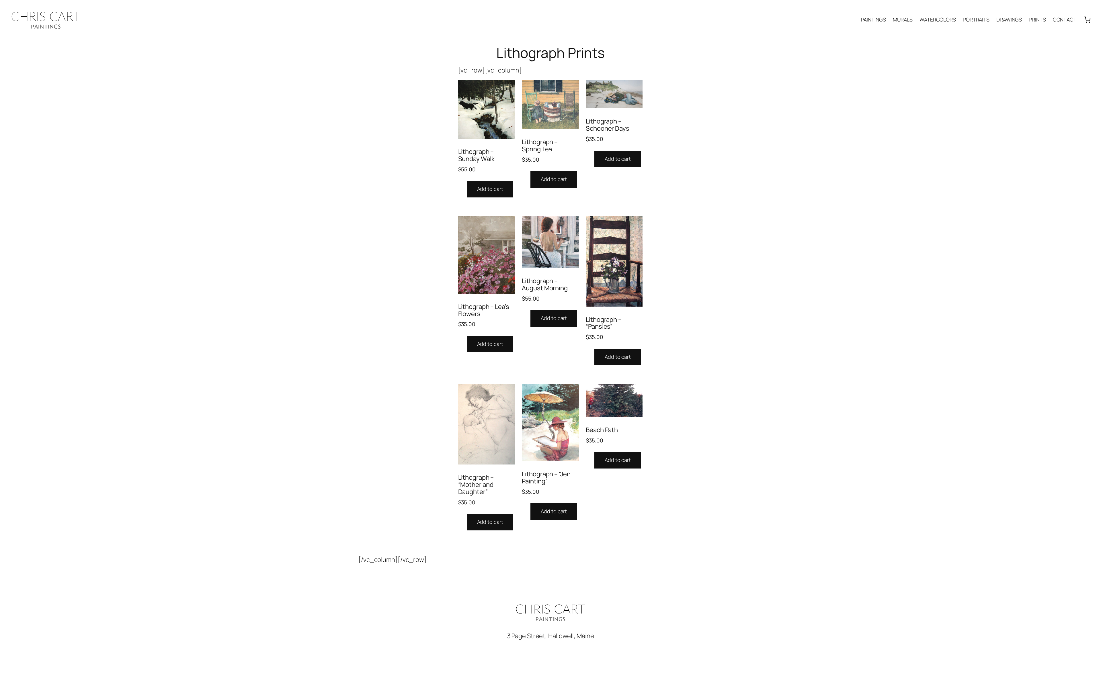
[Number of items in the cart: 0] (1087, 20)
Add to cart (490, 188)
